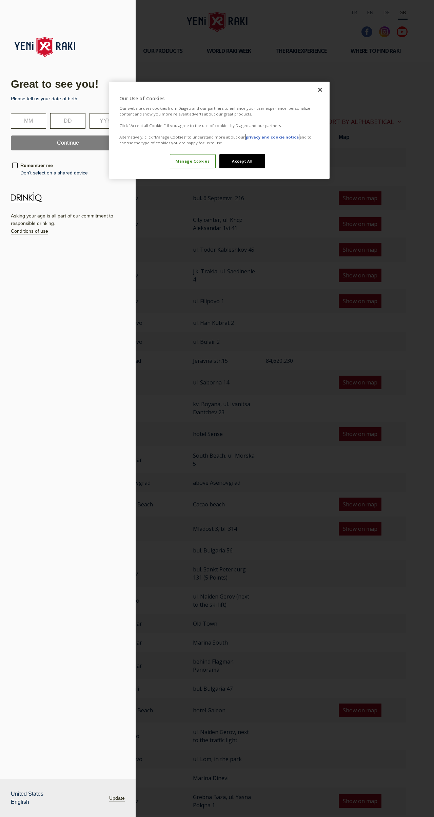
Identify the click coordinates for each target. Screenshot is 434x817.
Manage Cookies (193, 161)
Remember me (36, 165)
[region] (219, 130)
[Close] (320, 89)
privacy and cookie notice (272, 137)
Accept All (242, 161)
